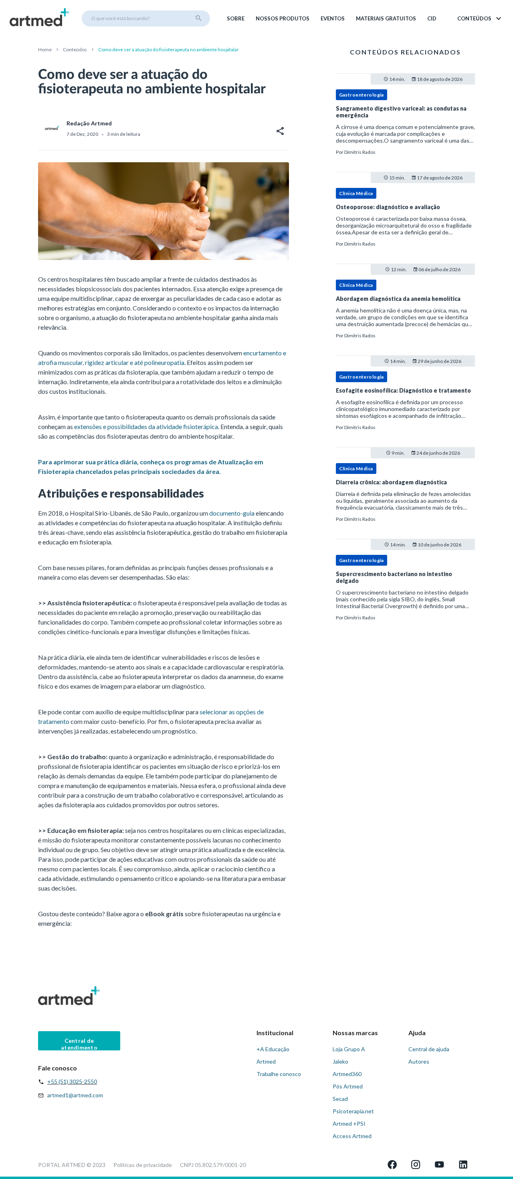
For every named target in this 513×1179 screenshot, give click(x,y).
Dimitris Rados (360, 152)
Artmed (266, 1061)
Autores (418, 1061)
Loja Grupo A (349, 1049)
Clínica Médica (356, 193)
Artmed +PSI (349, 1123)
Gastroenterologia (361, 95)
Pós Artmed (348, 1086)
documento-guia (231, 513)
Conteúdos (75, 49)
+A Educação (272, 1049)
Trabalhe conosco (278, 1073)
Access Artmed (352, 1136)
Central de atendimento (79, 1043)
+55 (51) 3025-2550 (72, 1081)
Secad (340, 1098)
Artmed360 (347, 1073)
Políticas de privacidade (142, 1164)
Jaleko (340, 1061)
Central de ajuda (428, 1049)
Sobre (235, 18)
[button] (479, 18)
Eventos (333, 18)
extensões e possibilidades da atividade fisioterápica (146, 426)
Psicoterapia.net (353, 1111)
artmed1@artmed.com (75, 1095)
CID (431, 18)
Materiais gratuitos (386, 18)
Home (45, 49)
